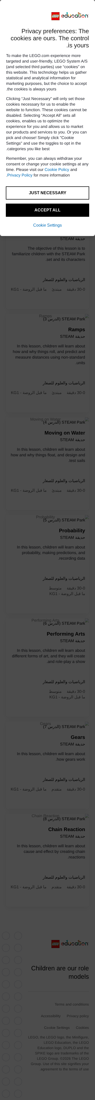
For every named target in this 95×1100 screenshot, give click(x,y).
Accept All (47, 210)
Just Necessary (47, 193)
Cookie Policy (57, 170)
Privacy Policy (19, 175)
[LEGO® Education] (70, 16)
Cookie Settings (47, 225)
